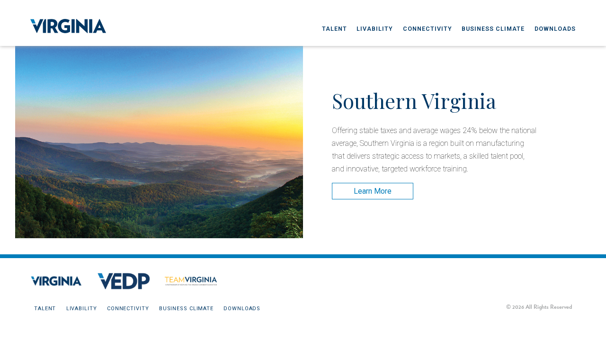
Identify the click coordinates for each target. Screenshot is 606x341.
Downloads (555, 28)
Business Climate (493, 28)
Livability (374, 28)
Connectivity (427, 28)
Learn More (373, 191)
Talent (334, 28)
